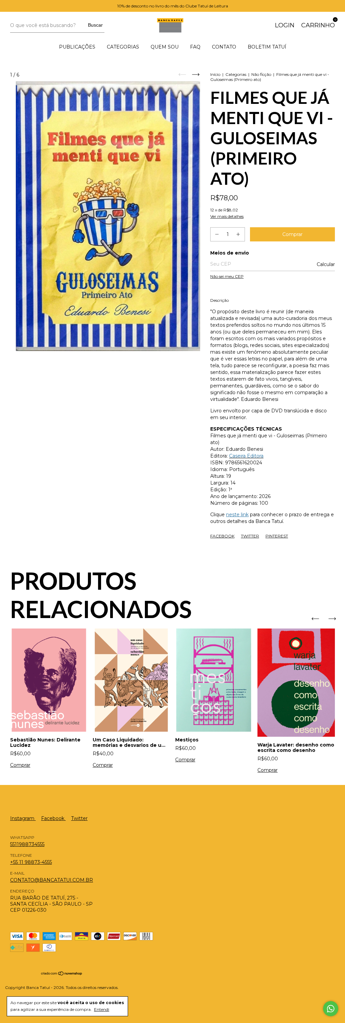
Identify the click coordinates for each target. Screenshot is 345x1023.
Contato (224, 47)
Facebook (222, 535)
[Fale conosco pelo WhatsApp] (330, 1008)
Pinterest (276, 535)
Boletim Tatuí (267, 47)
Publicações (77, 47)
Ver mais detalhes (227, 216)
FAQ (195, 47)
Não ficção (261, 74)
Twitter (250, 535)
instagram (23, 818)
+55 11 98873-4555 (31, 862)
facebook (53, 818)
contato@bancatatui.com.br (51, 880)
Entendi (101, 1009)
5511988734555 (27, 844)
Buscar (95, 25)
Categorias (123, 47)
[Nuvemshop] (62, 974)
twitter (79, 818)
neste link (237, 515)
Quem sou (165, 47)
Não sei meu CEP (227, 276)
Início (215, 74)
